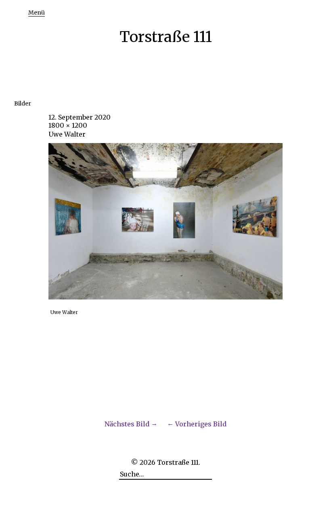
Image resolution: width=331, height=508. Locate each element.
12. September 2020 (79, 117)
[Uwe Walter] (165, 297)
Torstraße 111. (178, 462)
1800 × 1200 (67, 125)
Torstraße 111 (165, 37)
